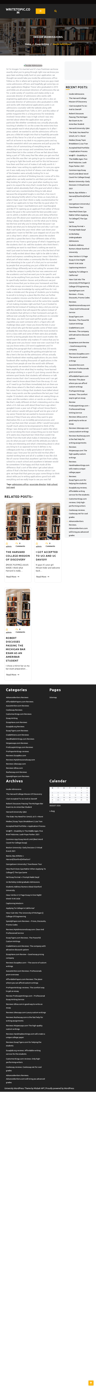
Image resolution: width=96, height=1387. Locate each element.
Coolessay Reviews (14, 710)
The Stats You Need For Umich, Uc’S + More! (24, 817)
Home (28, 44)
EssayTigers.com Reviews (17, 731)
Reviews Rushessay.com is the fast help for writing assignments (79, 439)
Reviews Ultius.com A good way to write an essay (78, 420)
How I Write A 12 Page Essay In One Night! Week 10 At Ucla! (78, 259)
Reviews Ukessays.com (16, 764)
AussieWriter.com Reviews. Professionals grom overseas (79, 368)
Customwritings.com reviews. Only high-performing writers (78, 502)
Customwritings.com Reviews (19, 714)
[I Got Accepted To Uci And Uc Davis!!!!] (48, 521)
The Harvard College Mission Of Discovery (18, 556)
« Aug (52, 811)
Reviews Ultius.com (14, 768)
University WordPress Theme (17, 1088)
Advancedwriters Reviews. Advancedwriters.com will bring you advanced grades (79, 528)
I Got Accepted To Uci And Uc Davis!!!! (47, 556)
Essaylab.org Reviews (15, 726)
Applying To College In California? (20, 908)
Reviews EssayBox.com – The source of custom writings (79, 357)
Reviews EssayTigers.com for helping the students (78, 480)
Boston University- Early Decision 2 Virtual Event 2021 (79, 185)
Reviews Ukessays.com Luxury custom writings (26, 1012)
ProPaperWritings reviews (17, 751)
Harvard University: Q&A (79, 128)
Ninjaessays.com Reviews (17, 743)
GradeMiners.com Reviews (17, 735)
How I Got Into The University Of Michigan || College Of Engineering (79, 283)
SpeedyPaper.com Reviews (17, 776)
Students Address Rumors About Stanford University (79, 248)
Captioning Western (77, 267)
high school (52, 484)
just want (10, 487)
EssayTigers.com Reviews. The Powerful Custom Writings (79, 320)
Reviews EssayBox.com (16, 755)
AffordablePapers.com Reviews (19, 702)
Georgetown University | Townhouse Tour (24, 864)
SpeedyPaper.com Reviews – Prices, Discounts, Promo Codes (79, 294)
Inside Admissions (76, 94)
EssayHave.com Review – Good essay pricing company (79, 346)
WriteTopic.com (18, 11)
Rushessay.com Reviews (16, 772)
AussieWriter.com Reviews (17, 706)
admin (9, 546)
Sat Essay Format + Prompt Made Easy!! (22, 877)
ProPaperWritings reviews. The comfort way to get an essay (78, 394)
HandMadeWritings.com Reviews (20, 739)
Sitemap (53, 697)
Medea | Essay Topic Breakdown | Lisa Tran (24, 821)
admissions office (20, 484)
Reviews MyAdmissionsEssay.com (20, 760)
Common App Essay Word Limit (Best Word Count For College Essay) (79, 173)
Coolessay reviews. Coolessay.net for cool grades (78, 513)
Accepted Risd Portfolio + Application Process (25, 826)
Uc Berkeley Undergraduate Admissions (75, 237)
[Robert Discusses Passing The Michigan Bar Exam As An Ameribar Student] (18, 607)
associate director (38, 484)
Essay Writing (42, 44)
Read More (11, 577)
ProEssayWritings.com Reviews (19, 747)
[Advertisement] (78, 70)
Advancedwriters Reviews (17, 697)
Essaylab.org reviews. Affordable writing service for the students (79, 491)
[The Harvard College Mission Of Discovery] (18, 521)
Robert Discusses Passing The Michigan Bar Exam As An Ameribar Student (15, 649)
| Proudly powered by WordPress (59, 1088)
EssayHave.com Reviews (16, 722)
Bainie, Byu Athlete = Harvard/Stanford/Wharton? (79, 196)
